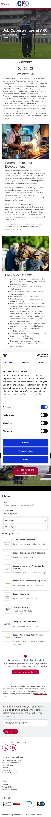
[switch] (44, 415)
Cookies (5, 784)
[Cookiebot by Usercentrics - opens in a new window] (36, 355)
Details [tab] (25, 362)
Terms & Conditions (10, 789)
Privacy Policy (7, 787)
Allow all (25, 443)
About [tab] (42, 362)
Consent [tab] (9, 362)
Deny (25, 459)
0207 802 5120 (11, 772)
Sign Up (8, 731)
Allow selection (26, 451)
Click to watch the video (25, 471)
